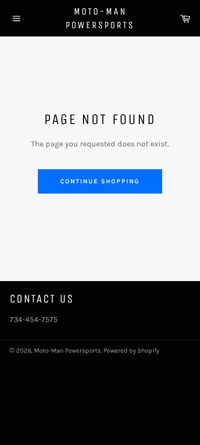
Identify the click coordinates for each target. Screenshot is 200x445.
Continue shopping (99, 181)
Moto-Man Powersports (100, 18)
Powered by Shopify (131, 350)
